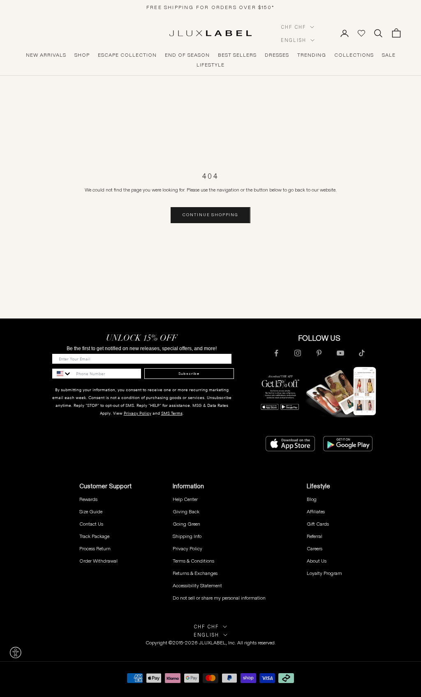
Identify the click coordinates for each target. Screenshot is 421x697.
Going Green (186, 524)
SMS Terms (172, 413)
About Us (316, 561)
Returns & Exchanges (195, 573)
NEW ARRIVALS (46, 55)
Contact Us (91, 524)
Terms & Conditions (193, 561)
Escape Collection (127, 55)
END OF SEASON (187, 55)
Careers (314, 548)
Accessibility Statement (197, 585)
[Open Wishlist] (361, 33)
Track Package (94, 536)
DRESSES (277, 55)
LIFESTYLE (210, 65)
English (293, 40)
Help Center (185, 499)
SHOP (82, 55)
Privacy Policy (137, 413)
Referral (314, 536)
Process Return (95, 548)
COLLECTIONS (354, 55)
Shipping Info (187, 536)
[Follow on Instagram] (298, 353)
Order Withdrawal (98, 561)
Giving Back (186, 511)
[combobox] (62, 374)
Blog (312, 499)
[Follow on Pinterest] (319, 353)
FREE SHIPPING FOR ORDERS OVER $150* (210, 7)
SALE (389, 55)
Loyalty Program (324, 573)
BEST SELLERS (237, 55)
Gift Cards (318, 524)
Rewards (88, 499)
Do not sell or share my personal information (219, 598)
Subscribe (188, 374)
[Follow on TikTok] (362, 353)
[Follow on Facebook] (276, 353)
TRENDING (311, 55)
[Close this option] (15, 652)
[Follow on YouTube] (340, 353)
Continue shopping (210, 214)
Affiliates (316, 511)
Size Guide (90, 511)
